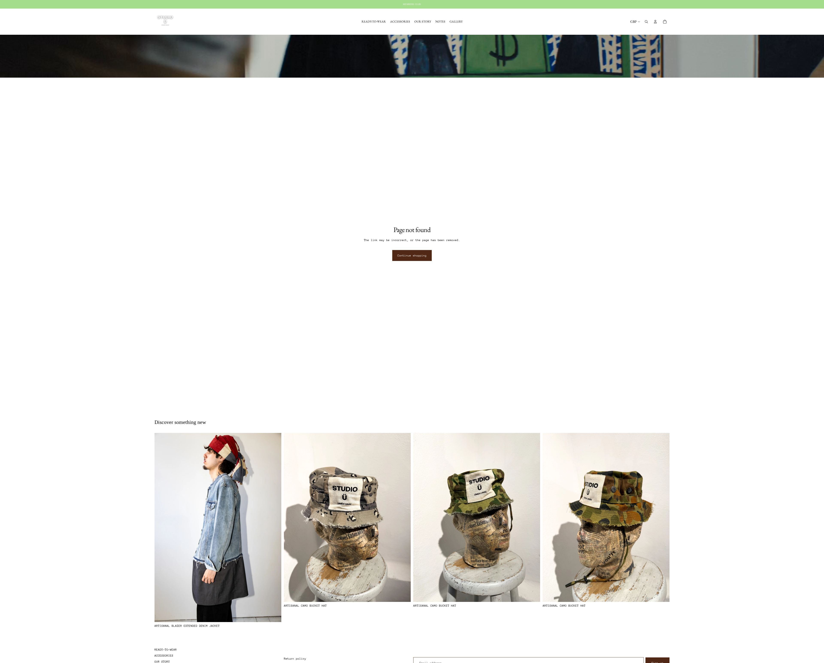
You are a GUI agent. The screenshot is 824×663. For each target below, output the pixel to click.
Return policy (295, 658)
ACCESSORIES (163, 655)
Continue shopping (412, 255)
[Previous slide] (160, 527)
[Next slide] (274, 527)
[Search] (646, 21)
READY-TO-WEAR (165, 649)
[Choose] (275, 615)
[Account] (655, 21)
